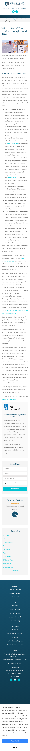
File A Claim (15, 637)
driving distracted (13, 144)
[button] (15, 16)
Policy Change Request (15, 641)
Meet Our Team (15, 609)
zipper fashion (12, 178)
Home (3, 19)
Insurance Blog (10, 19)
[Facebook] (13, 11)
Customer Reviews (15, 613)
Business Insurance (15, 593)
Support (15, 630)
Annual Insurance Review (15, 645)
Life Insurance (15, 597)
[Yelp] (16, 11)
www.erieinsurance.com (9, 399)
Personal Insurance (15, 589)
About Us (15, 606)
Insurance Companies (15, 617)
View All (15, 571)
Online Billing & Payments (15, 633)
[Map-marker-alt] (11, 679)
